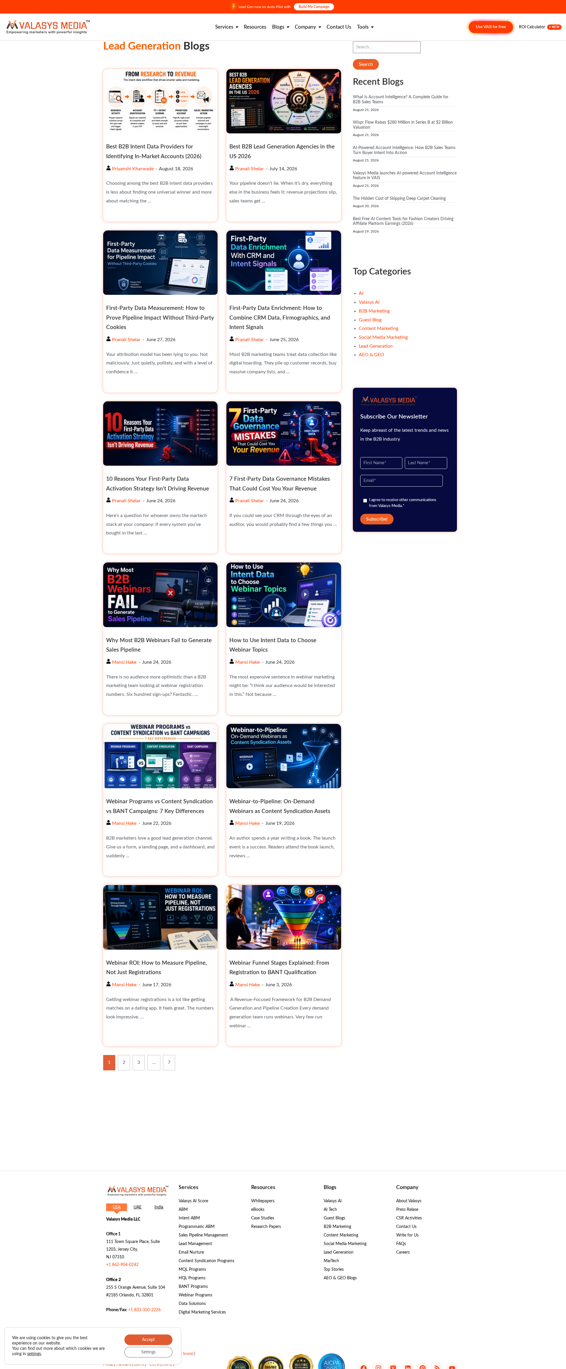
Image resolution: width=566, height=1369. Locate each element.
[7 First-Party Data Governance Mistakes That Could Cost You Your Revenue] (283, 433)
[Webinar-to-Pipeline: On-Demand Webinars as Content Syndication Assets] (283, 756)
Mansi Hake (124, 662)
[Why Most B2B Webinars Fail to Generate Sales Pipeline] (160, 594)
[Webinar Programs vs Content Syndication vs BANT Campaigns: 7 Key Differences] (160, 756)
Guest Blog (370, 320)
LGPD (167, 1365)
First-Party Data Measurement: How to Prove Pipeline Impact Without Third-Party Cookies (160, 317)
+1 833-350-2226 (144, 1310)
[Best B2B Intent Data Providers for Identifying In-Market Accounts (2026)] (160, 101)
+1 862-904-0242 (122, 1265)
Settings (148, 1352)
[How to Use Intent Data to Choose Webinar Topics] (283, 594)
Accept (148, 1340)
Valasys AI (369, 302)
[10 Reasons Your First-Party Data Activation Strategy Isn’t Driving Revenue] (160, 433)
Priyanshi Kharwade (133, 168)
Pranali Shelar (249, 168)
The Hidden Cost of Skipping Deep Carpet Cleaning (399, 199)
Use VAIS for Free (491, 27)
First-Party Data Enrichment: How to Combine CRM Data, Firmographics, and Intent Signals (279, 317)
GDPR (139, 1365)
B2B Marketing (374, 311)
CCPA (154, 1365)
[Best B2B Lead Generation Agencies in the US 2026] (283, 101)
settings (34, 1354)
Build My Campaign (314, 7)
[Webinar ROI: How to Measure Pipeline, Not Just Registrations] (160, 917)
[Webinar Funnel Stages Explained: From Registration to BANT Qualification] (283, 917)
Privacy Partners (117, 1365)
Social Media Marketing (383, 337)
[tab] (116, 1207)
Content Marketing (378, 328)
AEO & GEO (371, 354)
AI (361, 293)
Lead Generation (376, 346)
